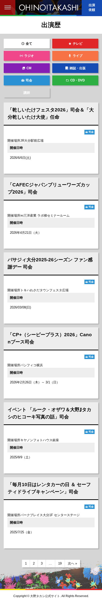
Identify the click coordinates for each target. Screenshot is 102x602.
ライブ (77, 56)
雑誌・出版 (78, 68)
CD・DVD (77, 80)
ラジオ (29, 56)
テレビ (77, 43)
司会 (29, 80)
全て (29, 43)
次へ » (72, 563)
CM (28, 68)
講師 (27, 93)
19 (60, 563)
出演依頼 (92, 7)
